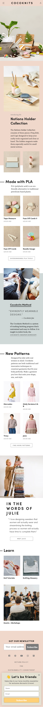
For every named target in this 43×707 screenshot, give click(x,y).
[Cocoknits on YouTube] (23, 656)
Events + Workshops (12, 623)
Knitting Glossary (30, 578)
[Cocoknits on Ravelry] (34, 656)
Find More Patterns (21, 445)
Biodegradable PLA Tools (21, 258)
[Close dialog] (39, 675)
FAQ (21, 666)
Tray (33, 132)
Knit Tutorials (9, 578)
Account (40, 3)
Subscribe (32, 647)
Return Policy (21, 662)
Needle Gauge (29, 248)
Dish (37, 132)
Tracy (6, 435)
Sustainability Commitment (21, 670)
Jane (25, 435)
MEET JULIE (21, 538)
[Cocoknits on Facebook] (11, 656)
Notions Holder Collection (24, 130)
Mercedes (8, 404)
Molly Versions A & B (30, 405)
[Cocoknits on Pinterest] (17, 656)
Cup (16, 135)
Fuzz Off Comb (10, 248)
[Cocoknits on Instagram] (30, 656)
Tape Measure (10, 218)
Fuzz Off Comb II (30, 218)
